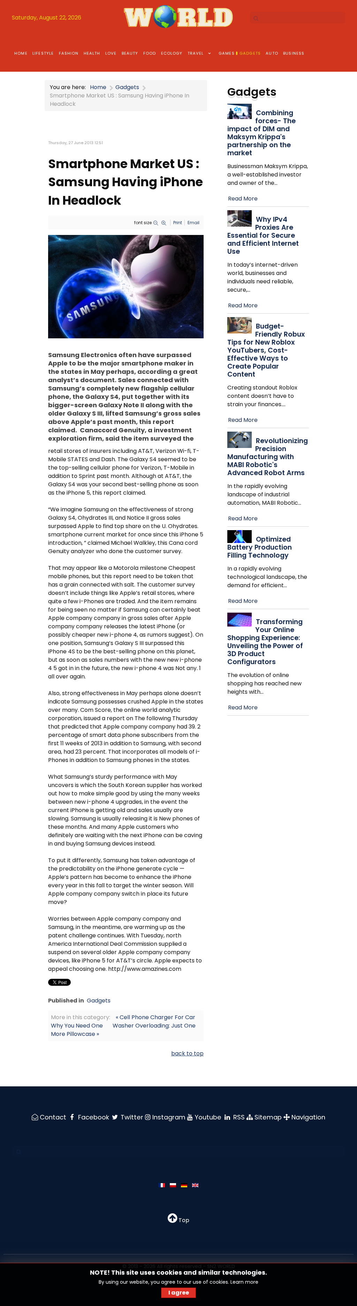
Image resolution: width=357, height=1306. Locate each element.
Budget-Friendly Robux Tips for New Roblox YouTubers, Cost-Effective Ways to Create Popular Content (266, 350)
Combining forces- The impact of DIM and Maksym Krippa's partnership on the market (261, 133)
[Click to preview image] (126, 286)
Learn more (244, 1282)
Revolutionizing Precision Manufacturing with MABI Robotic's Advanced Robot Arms (267, 457)
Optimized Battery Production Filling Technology (259, 547)
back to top (187, 1053)
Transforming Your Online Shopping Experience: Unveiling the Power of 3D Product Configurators (265, 642)
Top (183, 1220)
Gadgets (99, 1001)
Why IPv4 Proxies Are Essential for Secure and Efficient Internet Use (263, 235)
